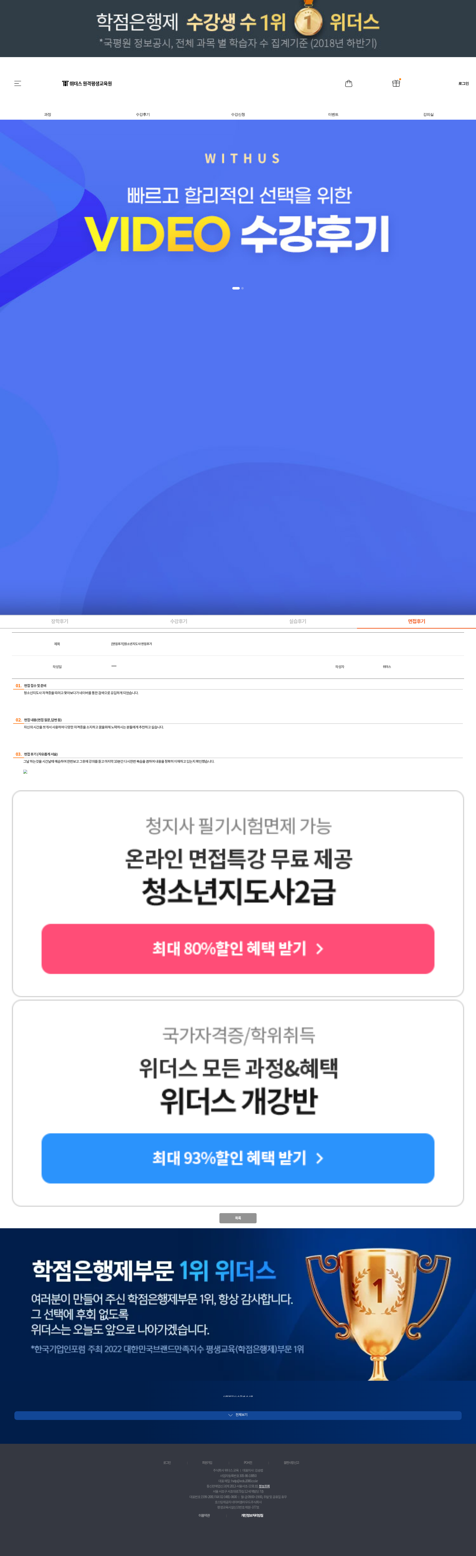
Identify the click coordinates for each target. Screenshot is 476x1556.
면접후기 (416, 622)
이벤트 (396, 84)
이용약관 (204, 1516)
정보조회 (264, 1486)
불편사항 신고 (291, 1463)
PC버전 (248, 1463)
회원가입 (207, 1463)
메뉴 (18, 83)
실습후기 (297, 622)
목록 (238, 1218)
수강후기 (178, 622)
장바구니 (349, 84)
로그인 (167, 1463)
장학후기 (59, 622)
